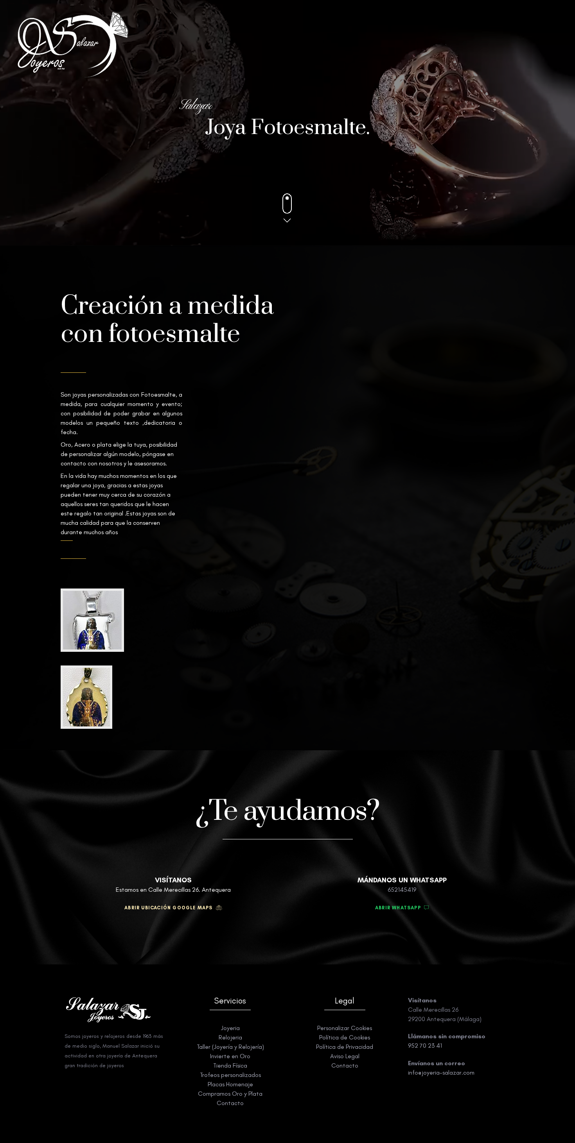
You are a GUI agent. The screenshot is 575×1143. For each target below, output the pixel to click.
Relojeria (230, 1037)
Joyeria (230, 1028)
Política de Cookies (344, 1037)
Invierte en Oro (230, 1056)
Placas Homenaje (230, 1084)
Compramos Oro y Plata (230, 1093)
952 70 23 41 (425, 1045)
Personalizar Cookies (344, 1028)
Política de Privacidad (344, 1046)
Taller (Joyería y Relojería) (230, 1046)
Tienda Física (230, 1065)
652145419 (402, 889)
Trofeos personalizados (230, 1075)
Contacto (230, 1103)
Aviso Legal (344, 1056)
